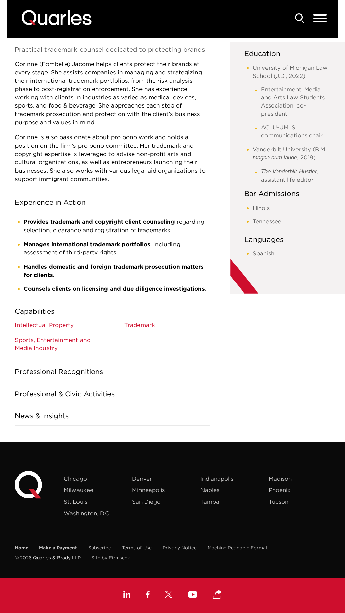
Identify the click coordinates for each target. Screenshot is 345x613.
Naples (209, 490)
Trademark (139, 325)
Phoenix (280, 490)
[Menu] (320, 18)
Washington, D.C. (87, 513)
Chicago (75, 478)
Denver (142, 478)
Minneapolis (148, 490)
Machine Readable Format (238, 548)
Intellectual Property (44, 325)
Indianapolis (216, 478)
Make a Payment (58, 548)
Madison (280, 478)
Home (21, 548)
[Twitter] (169, 595)
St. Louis (75, 501)
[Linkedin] (127, 595)
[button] (217, 594)
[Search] (300, 18)
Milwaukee (78, 490)
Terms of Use (137, 548)
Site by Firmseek (110, 558)
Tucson (278, 501)
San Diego (146, 501)
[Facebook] (148, 595)
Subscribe (99, 548)
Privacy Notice (180, 548)
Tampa (209, 501)
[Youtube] (193, 595)
